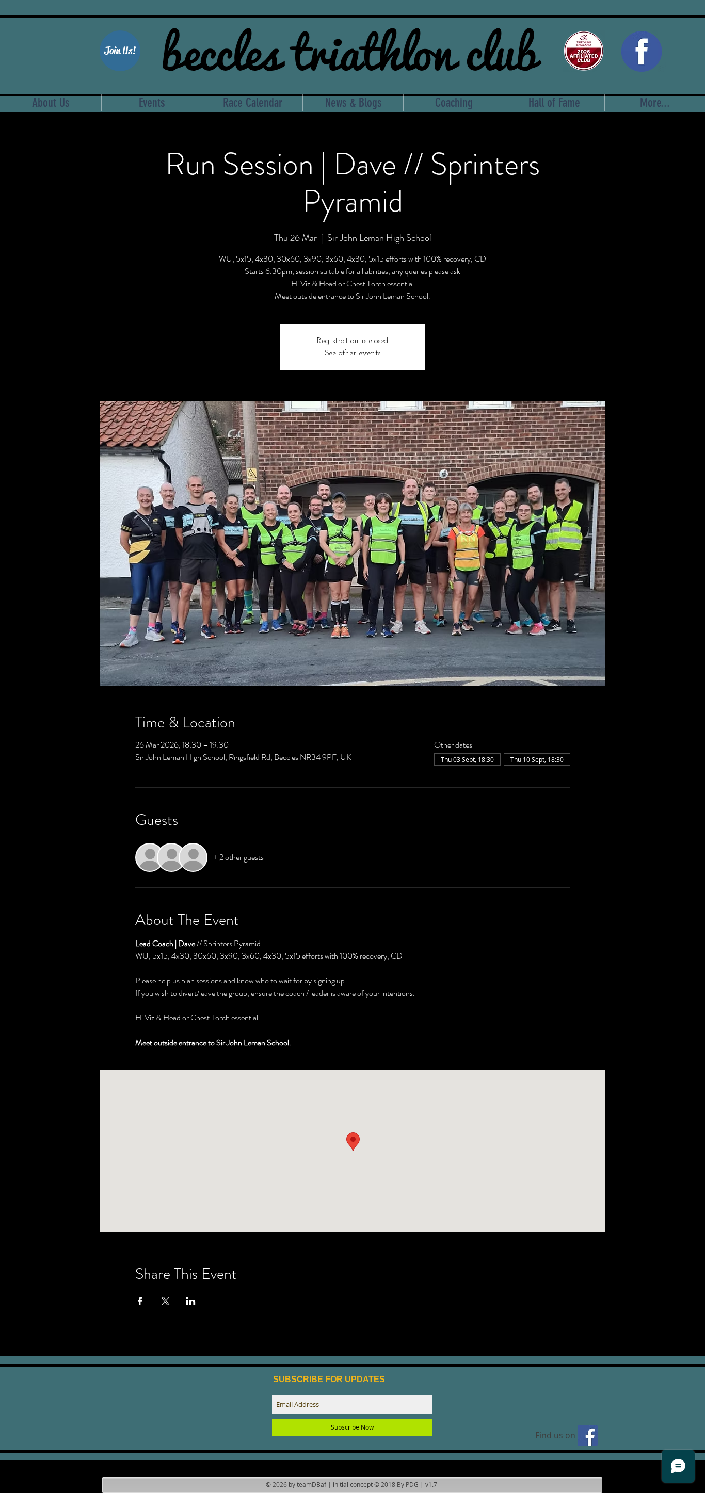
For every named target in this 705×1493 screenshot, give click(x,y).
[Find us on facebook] (588, 1435)
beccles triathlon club (349, 49)
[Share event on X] (165, 1301)
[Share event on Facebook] (140, 1301)
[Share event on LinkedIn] (191, 1301)
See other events (352, 353)
